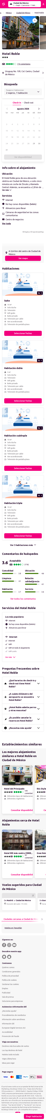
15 (34, 131)
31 (7, 150)
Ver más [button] (8, 657)
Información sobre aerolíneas (13, 1019)
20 (23, 137)
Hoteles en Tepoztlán (13, 928)
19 (18, 137)
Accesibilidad (7, 1032)
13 (23, 131)
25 (12, 144)
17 (7, 137)
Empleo (5, 988)
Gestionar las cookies (10, 984)
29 (34, 144)
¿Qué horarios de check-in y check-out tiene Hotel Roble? (22, 683)
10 (7, 131)
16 (39, 131)
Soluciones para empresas (12, 1001)
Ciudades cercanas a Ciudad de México (22, 919)
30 (39, 144)
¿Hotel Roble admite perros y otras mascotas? (22, 709)
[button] (20, 32)
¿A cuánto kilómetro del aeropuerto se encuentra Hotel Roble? (21, 697)
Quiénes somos (8, 967)
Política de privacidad (10, 976)
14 (28, 131)
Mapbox (27, 232)
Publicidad (6, 993)
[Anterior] (7, 108)
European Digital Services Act (13, 1028)
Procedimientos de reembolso (14, 1015)
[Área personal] (43, 4)
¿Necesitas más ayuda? (20, 728)
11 (12, 131)
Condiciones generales (11, 972)
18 (12, 137)
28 (28, 144)
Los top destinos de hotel (12, 1050)
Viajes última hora (9, 1059)
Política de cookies (9, 980)
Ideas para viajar (8, 1063)
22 (34, 137)
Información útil (8, 1024)
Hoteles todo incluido (10, 1055)
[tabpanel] (23, 928)
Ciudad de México (23, 13)
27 (23, 144)
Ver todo (6, 223)
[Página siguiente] (42, 919)
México (9, 13)
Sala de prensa (8, 997)
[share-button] (35, 20)
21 (28, 137)
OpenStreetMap (38, 232)
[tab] (22, 919)
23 (39, 137)
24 (7, 144)
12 (18, 131)
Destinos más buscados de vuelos (15, 1046)
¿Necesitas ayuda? (9, 1011)
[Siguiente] (39, 108)
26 (18, 144)
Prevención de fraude (10, 1036)
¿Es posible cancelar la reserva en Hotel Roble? (21, 719)
